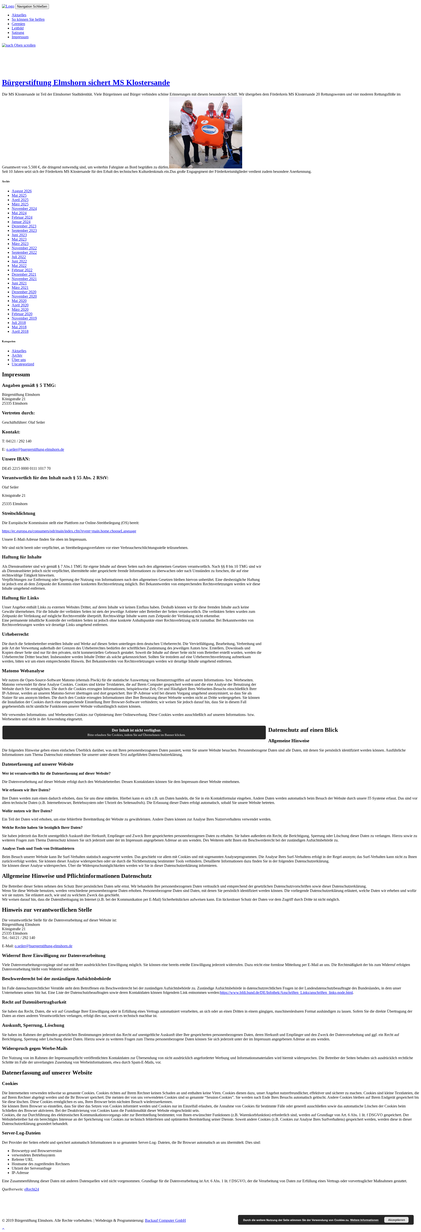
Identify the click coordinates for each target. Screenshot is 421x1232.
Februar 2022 (22, 270)
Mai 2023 (19, 239)
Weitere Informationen (364, 1220)
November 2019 (24, 318)
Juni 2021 (19, 283)
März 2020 (20, 309)
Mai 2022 (19, 266)
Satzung (18, 32)
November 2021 (24, 279)
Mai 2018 (19, 327)
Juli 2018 (19, 323)
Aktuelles (19, 15)
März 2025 (20, 204)
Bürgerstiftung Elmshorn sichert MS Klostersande (86, 82)
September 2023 (24, 230)
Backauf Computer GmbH (165, 1220)
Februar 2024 (22, 217)
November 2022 (24, 248)
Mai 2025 (19, 195)
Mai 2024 (19, 213)
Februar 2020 (22, 314)
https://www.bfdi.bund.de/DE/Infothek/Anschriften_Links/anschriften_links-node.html (286, 992)
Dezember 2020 (24, 292)
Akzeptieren (396, 1220)
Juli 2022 (19, 257)
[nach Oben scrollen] (19, 45)
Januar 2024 (21, 222)
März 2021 (20, 287)
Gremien (18, 24)
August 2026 (22, 191)
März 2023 (20, 244)
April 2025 (20, 200)
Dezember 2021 (24, 274)
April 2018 (20, 331)
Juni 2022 (19, 261)
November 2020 (24, 296)
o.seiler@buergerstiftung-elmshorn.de (35, 449)
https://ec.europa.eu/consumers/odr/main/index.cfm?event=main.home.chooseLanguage (69, 531)
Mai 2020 (19, 301)
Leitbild (18, 28)
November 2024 (24, 208)
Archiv (17, 355)
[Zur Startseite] (8, 6)
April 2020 (20, 305)
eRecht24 (31, 1189)
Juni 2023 (19, 235)
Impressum (20, 37)
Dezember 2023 (24, 226)
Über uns (19, 360)
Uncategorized (23, 364)
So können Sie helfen (28, 19)
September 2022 (24, 252)
